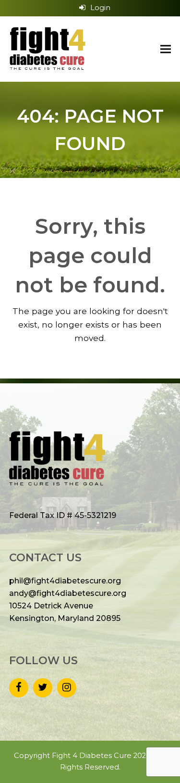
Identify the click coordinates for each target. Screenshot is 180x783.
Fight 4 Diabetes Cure (92, 755)
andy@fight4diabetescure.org (67, 593)
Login (100, 7)
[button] (165, 49)
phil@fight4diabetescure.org (65, 580)
